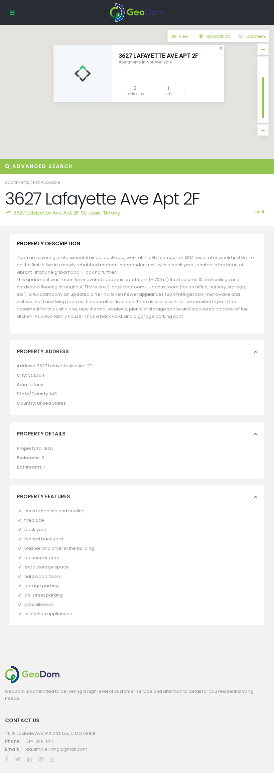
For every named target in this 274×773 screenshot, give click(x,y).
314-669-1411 (39, 741)
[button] (67, 122)
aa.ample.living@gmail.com (56, 749)
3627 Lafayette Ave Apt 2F (158, 55)
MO (53, 394)
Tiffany (111, 212)
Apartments (17, 182)
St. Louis (91, 212)
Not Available (46, 182)
